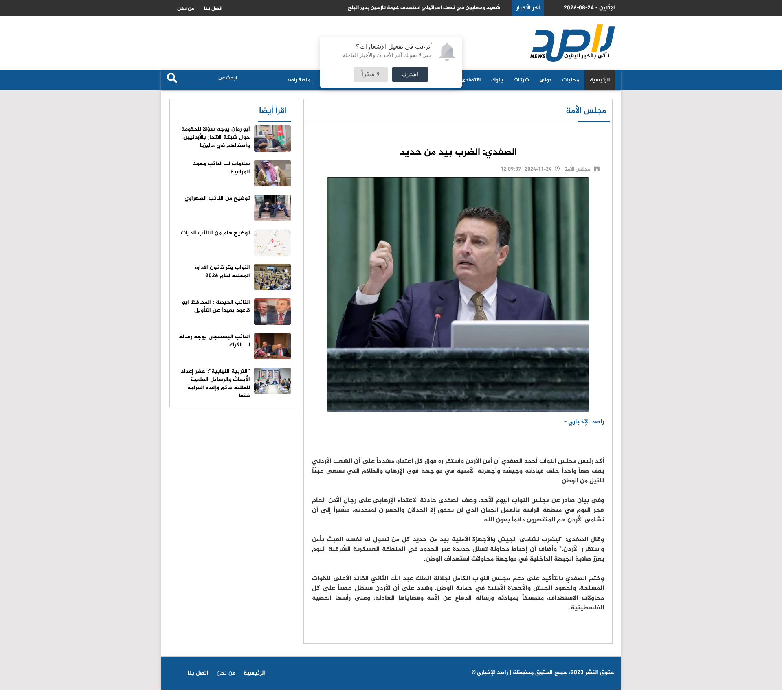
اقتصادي (471, 80)
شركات (521, 80)
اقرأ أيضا (273, 111)
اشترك (410, 74)
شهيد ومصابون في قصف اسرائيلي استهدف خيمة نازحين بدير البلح (424, 8)
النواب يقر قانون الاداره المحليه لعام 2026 (222, 271)
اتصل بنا (213, 8)
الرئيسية (600, 80)
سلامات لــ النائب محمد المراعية (221, 168)
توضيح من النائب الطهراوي (217, 198)
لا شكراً (371, 74)
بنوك (497, 80)
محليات (570, 80)
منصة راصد (299, 80)
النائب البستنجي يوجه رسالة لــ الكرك (214, 341)
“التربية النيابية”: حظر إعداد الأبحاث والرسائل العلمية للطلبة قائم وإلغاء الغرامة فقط (215, 384)
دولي (545, 80)
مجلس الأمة (586, 111)
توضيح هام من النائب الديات (215, 233)
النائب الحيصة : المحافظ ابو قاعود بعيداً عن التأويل (216, 306)
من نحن (185, 8)
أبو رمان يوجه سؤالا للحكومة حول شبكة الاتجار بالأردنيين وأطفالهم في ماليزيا (215, 137)
